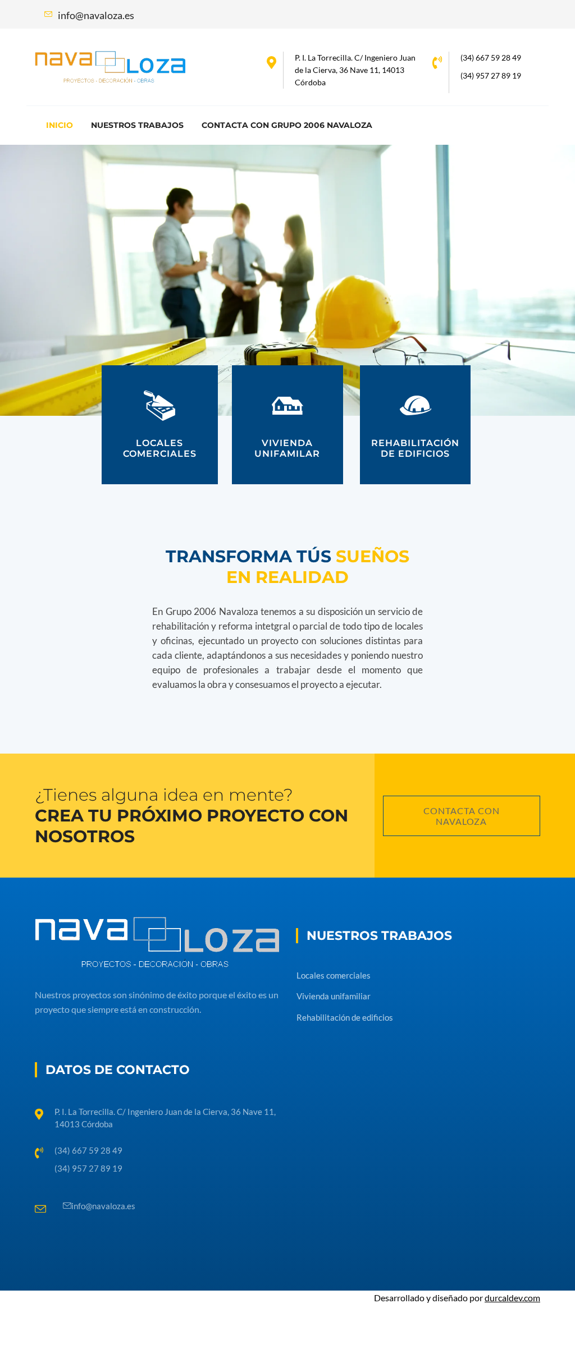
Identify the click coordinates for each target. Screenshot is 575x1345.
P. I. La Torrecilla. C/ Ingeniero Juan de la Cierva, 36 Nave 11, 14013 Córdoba (355, 70)
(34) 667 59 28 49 (490, 57)
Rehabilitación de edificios (415, 448)
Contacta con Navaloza (461, 816)
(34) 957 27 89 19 (490, 75)
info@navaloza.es (103, 1206)
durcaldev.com (512, 1297)
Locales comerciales (160, 448)
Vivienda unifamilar (287, 448)
